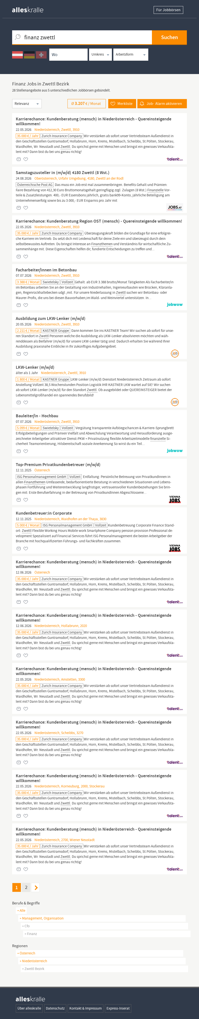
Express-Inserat (118, 1008)
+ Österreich (26, 953)
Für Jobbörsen (168, 10)
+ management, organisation (42, 918)
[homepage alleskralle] (31, 8)
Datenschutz (55, 1008)
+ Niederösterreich (33, 961)
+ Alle (21, 910)
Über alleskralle (29, 1008)
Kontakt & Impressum (85, 1008)
